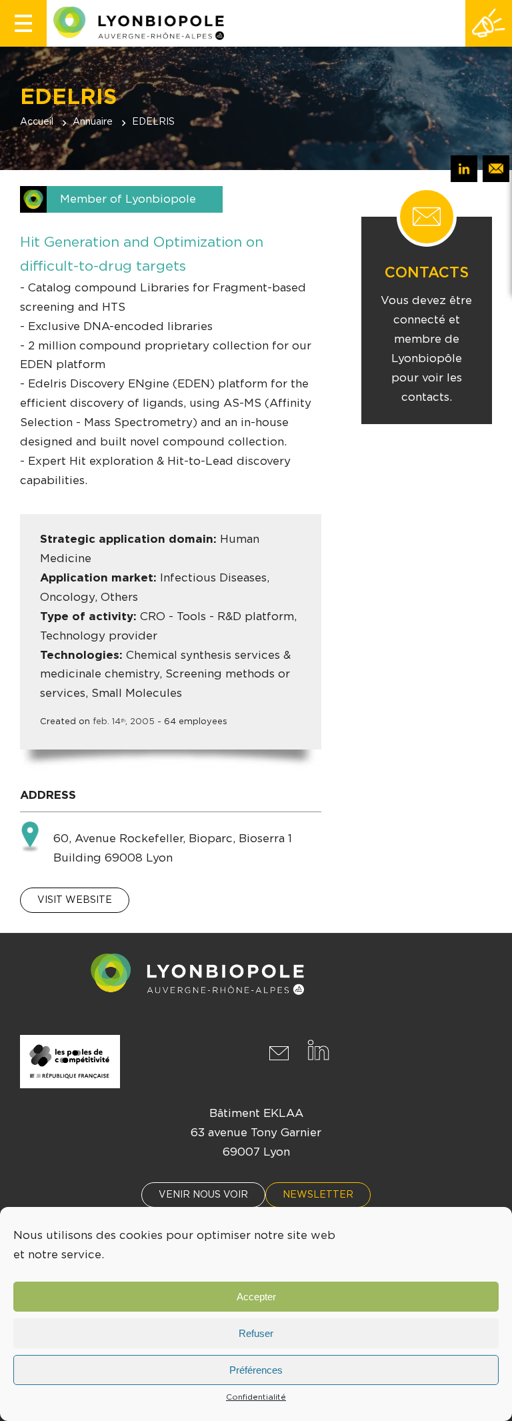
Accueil (36, 122)
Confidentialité (256, 1397)
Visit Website (74, 900)
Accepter (256, 1296)
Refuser (256, 1333)
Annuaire (93, 122)
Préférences (256, 1370)
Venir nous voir (203, 1195)
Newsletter (318, 1195)
